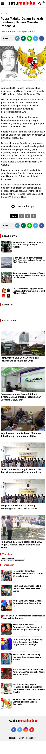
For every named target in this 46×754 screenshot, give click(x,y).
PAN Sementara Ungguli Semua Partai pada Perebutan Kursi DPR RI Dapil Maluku (29, 291)
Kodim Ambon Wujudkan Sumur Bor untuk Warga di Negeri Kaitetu (28, 244)
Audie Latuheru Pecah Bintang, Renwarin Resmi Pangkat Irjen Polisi (28, 603)
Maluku (8, 14)
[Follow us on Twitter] (19, 729)
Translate (19, 561)
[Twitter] (35, 38)
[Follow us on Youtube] (31, 729)
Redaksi (13, 738)
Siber (21, 738)
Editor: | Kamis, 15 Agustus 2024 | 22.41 (18, 31)
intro (14, 216)
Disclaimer (31, 738)
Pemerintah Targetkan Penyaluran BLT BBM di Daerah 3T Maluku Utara (28, 573)
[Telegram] (17, 38)
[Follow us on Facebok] (13, 729)
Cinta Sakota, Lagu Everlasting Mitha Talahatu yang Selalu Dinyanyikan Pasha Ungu (28, 642)
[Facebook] (41, 38)
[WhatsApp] (23, 38)
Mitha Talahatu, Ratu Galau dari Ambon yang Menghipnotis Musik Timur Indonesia (29, 672)
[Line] (29, 38)
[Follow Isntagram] (25, 729)
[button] (43, 1)
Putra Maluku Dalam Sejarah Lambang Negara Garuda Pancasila (26, 701)
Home (2, 14)
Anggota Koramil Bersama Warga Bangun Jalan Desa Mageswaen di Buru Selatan (29, 275)
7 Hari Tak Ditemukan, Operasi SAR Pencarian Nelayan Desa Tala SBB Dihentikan (29, 260)
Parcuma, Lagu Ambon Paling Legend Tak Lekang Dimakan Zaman (27, 588)
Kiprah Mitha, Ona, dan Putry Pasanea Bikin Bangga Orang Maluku (27, 657)
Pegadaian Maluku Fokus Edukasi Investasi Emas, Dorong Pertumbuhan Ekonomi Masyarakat (21, 397)
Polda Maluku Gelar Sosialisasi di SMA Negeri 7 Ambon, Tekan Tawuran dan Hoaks (21, 545)
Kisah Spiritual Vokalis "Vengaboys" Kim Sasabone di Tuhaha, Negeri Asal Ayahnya (27, 627)
